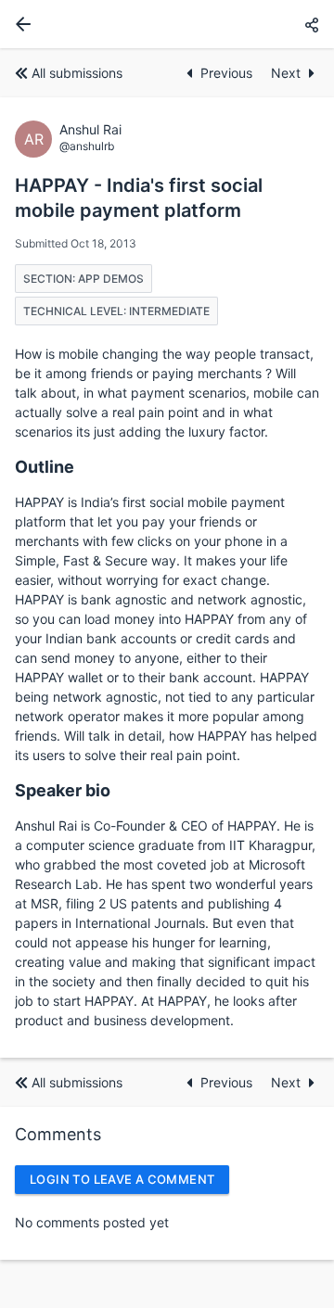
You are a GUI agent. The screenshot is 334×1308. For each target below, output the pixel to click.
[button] (311, 24)
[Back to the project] (19, 24)
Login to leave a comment (122, 1179)
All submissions (77, 73)
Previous (228, 73)
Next (286, 73)
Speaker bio (62, 790)
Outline (44, 466)
